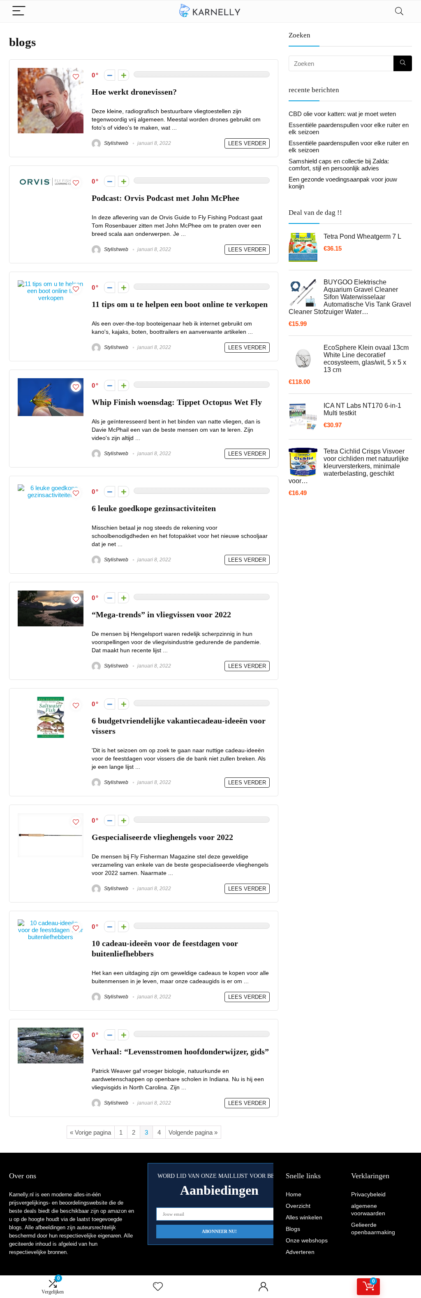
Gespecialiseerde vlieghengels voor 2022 (162, 837)
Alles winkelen (304, 1217)
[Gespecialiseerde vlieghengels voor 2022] (50, 816)
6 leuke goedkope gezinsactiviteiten (154, 508)
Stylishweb (115, 143)
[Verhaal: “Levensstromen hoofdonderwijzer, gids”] (50, 1031)
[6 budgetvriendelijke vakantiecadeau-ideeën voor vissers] (50, 700)
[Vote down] (109, 75)
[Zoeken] (402, 63)
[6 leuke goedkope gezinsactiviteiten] (50, 487)
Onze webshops (307, 1240)
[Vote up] (123, 75)
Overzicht (298, 1206)
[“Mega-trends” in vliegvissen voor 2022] (50, 594)
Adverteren (300, 1252)
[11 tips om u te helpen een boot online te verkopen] (50, 283)
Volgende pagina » (193, 1132)
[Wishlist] (158, 1287)
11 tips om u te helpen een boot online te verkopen (180, 304)
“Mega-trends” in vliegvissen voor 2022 (161, 614)
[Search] (399, 11)
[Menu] (19, 11)
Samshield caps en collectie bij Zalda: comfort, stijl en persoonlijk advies (339, 165)
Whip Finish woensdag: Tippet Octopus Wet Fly (177, 402)
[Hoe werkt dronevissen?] (50, 71)
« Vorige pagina (90, 1132)
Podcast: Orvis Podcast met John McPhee (165, 198)
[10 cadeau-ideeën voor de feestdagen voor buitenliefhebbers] (50, 922)
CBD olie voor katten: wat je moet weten (342, 113)
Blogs (293, 1229)
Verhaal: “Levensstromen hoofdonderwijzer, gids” (180, 1051)
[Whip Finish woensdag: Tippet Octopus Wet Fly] (50, 381)
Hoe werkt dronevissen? (134, 92)
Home (293, 1194)
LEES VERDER (247, 143)
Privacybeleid (368, 1194)
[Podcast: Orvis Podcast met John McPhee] (50, 177)
